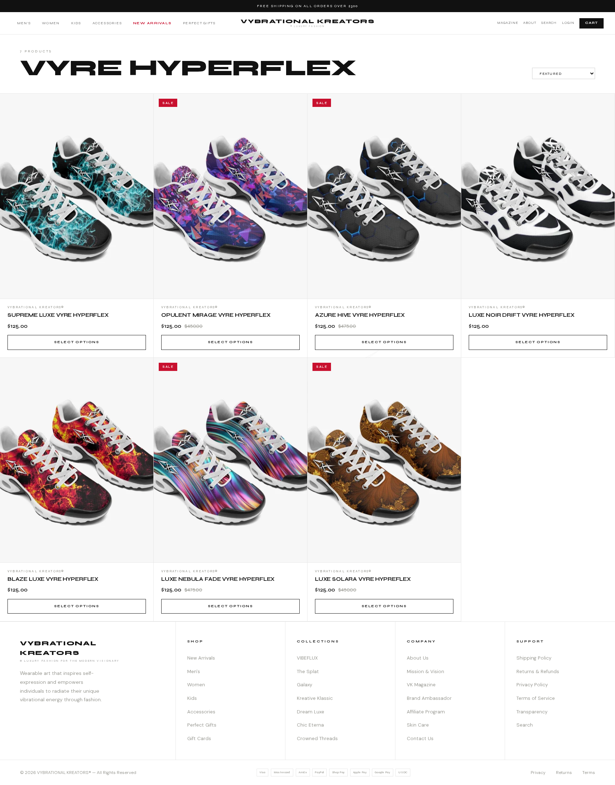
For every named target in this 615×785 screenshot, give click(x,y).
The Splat (308, 671)
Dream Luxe (310, 712)
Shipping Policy (533, 658)
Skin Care (418, 725)
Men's (24, 23)
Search (549, 23)
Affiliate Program (426, 712)
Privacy (538, 772)
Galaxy (304, 685)
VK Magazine (421, 685)
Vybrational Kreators (308, 23)
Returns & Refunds (537, 671)
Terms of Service (535, 698)
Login (568, 23)
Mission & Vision (425, 671)
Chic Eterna (310, 725)
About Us (418, 658)
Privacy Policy (532, 685)
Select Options (76, 342)
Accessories (107, 23)
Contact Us (420, 738)
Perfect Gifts (199, 23)
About (529, 23)
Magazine (507, 23)
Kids (76, 23)
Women (50, 23)
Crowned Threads (317, 738)
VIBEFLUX (307, 658)
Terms (588, 772)
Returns (564, 772)
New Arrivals (152, 23)
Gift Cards (199, 738)
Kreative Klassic (315, 698)
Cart (591, 23)
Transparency (531, 712)
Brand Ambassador (429, 698)
